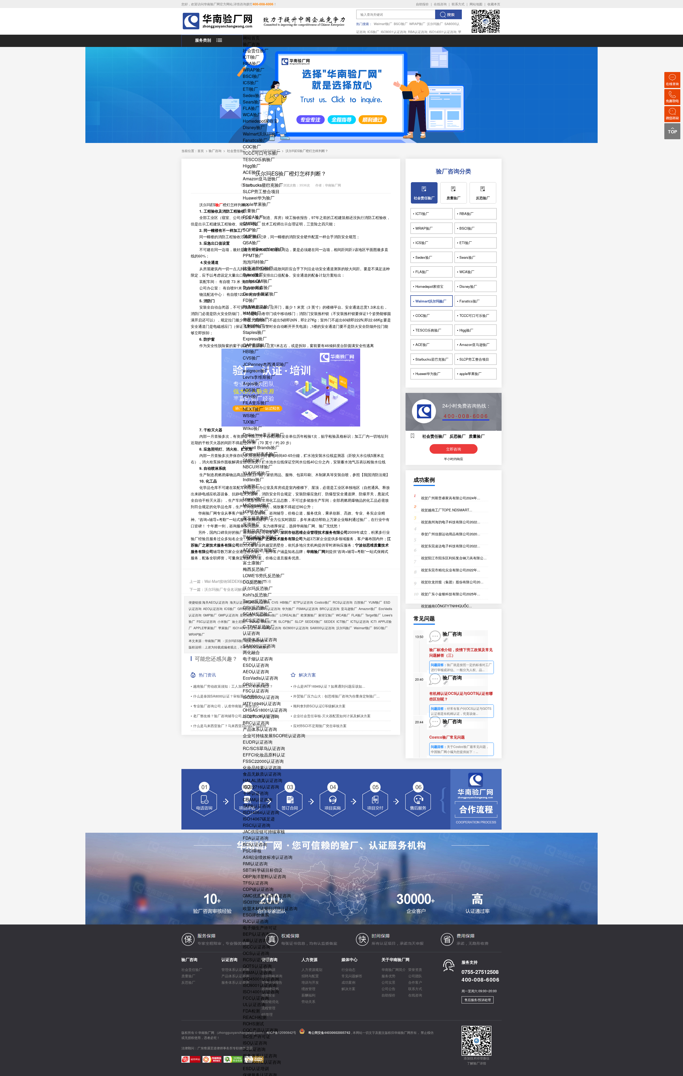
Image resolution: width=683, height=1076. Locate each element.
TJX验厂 (251, 422)
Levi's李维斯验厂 (259, 377)
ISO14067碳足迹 (259, 819)
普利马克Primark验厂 (263, 531)
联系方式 (458, 4)
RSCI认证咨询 (256, 825)
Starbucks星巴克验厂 (263, 185)
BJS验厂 (251, 441)
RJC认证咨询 (255, 921)
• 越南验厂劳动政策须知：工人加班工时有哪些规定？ (232, 686)
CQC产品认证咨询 (260, 1030)
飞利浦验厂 (253, 326)
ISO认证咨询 (255, 1043)
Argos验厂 (253, 383)
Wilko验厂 (252, 428)
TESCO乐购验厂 (259, 159)
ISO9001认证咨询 (393, 31)
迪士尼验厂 (240, 621)
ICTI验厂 (251, 57)
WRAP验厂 (417, 23)
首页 (200, 150)
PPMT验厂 (253, 255)
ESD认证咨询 (256, 665)
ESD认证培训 (256, 1068)
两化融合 (251, 652)
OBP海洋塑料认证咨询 (264, 876)
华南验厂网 (213, 640)
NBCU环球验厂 (257, 467)
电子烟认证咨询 (258, 659)
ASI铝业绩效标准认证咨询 (267, 857)
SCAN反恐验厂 (257, 614)
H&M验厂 (252, 313)
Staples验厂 (254, 332)
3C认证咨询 (254, 1049)
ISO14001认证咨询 (442, 31)
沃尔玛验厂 (435, 23)
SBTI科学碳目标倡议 (262, 870)
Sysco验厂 (253, 275)
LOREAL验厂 (255, 511)
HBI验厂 (251, 351)
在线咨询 (440, 4)
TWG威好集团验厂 (260, 537)
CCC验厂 (252, 543)
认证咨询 (251, 633)
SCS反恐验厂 (256, 620)
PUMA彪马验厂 (257, 307)
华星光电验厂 (255, 319)
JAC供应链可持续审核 (264, 831)
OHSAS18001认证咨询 (265, 710)
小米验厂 (251, 486)
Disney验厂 (254, 127)
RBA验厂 (251, 63)
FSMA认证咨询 (257, 972)
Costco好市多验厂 (260, 454)
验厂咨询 (251, 44)
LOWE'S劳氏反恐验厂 (263, 575)
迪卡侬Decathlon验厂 (263, 249)
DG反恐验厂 (254, 582)
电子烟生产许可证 (260, 927)
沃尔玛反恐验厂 (258, 588)
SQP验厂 (251, 230)
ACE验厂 (251, 172)
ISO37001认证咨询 (261, 902)
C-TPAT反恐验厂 (259, 627)
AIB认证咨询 (255, 940)
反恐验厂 (251, 524)
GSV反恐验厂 (256, 607)
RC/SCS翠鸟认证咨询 (264, 748)
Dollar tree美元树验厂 (263, 435)
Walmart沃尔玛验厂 (261, 134)
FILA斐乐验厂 (256, 403)
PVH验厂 (251, 396)
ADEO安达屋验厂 (259, 550)
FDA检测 (251, 1011)
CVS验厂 (251, 358)
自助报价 (422, 4)
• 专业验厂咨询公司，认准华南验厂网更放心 (225, 705)
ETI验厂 (250, 89)
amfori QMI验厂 (257, 281)
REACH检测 (255, 1017)
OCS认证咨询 (256, 953)
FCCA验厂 (253, 217)
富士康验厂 (253, 563)
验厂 (219, 204)
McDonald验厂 (257, 505)
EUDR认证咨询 (257, 742)
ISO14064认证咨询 (261, 812)
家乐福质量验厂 (258, 518)
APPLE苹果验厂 (205, 627)
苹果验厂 (224, 627)
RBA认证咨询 (417, 31)
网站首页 (251, 38)
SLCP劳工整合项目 (261, 191)
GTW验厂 (252, 556)
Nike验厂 (251, 492)
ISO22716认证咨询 (261, 787)
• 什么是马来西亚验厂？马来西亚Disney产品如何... (230, 725)
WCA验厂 (252, 114)
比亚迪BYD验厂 (258, 268)
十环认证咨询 (255, 793)
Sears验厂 (253, 102)
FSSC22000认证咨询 (263, 761)
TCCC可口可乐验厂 (261, 153)
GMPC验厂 (253, 460)
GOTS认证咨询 (257, 966)
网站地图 (476, 4)
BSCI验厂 (401, 23)
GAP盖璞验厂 (256, 345)
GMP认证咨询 (228, 615)
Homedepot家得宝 (260, 121)
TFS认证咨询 (255, 883)
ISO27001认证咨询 (261, 716)
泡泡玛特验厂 (255, 262)
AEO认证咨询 (256, 671)
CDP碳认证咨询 (258, 889)
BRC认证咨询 (256, 723)
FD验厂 (250, 300)
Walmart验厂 (383, 23)
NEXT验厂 (253, 409)
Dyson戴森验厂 (257, 287)
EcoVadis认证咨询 (260, 678)
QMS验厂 (252, 223)
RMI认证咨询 (255, 863)
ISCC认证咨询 (256, 947)
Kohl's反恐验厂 (257, 595)
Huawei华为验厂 (259, 198)
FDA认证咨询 (255, 838)
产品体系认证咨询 (260, 729)
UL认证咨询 (254, 1004)
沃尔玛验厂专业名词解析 (224, 589)
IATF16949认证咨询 (262, 703)
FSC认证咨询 (256, 691)
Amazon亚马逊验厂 (261, 179)
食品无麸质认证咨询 (262, 774)
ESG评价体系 (256, 915)
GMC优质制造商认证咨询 (267, 895)
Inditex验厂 (253, 479)
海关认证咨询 (239, 602)
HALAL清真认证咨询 (262, 780)
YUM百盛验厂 (256, 473)
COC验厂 (252, 147)
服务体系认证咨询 (260, 1056)
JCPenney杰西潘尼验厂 (265, 364)
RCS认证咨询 (256, 960)
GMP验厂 (252, 236)
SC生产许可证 (256, 1036)
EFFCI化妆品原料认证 (264, 755)
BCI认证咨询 (255, 844)
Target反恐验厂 (257, 601)
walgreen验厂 (256, 371)
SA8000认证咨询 (259, 646)
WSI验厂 (251, 415)
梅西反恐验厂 (255, 569)
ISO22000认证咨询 (261, 697)
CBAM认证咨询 (257, 799)
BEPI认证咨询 (256, 934)
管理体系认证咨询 (260, 639)
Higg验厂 (251, 166)
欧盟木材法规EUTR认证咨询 (270, 908)
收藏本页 (493, 4)
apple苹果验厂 (257, 204)
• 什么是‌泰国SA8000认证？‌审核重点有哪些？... (227, 696)
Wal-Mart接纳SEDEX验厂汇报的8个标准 (237, 581)
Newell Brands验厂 (261, 447)
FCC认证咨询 (256, 998)
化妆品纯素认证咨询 (262, 767)
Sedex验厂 (253, 95)
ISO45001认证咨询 (261, 979)
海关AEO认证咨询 (215, 602)
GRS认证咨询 (256, 684)
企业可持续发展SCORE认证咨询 (274, 735)
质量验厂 (251, 211)
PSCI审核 (252, 851)
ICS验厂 (373, 31)
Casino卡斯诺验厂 (260, 294)
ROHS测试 (253, 1024)
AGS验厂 (251, 390)
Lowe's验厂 (254, 499)
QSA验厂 (251, 243)
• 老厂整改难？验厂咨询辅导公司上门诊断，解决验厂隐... (235, 715)
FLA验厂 (251, 108)
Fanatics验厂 (255, 140)
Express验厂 (255, 339)
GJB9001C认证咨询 (262, 1062)
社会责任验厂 (255, 50)
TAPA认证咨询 (257, 806)
